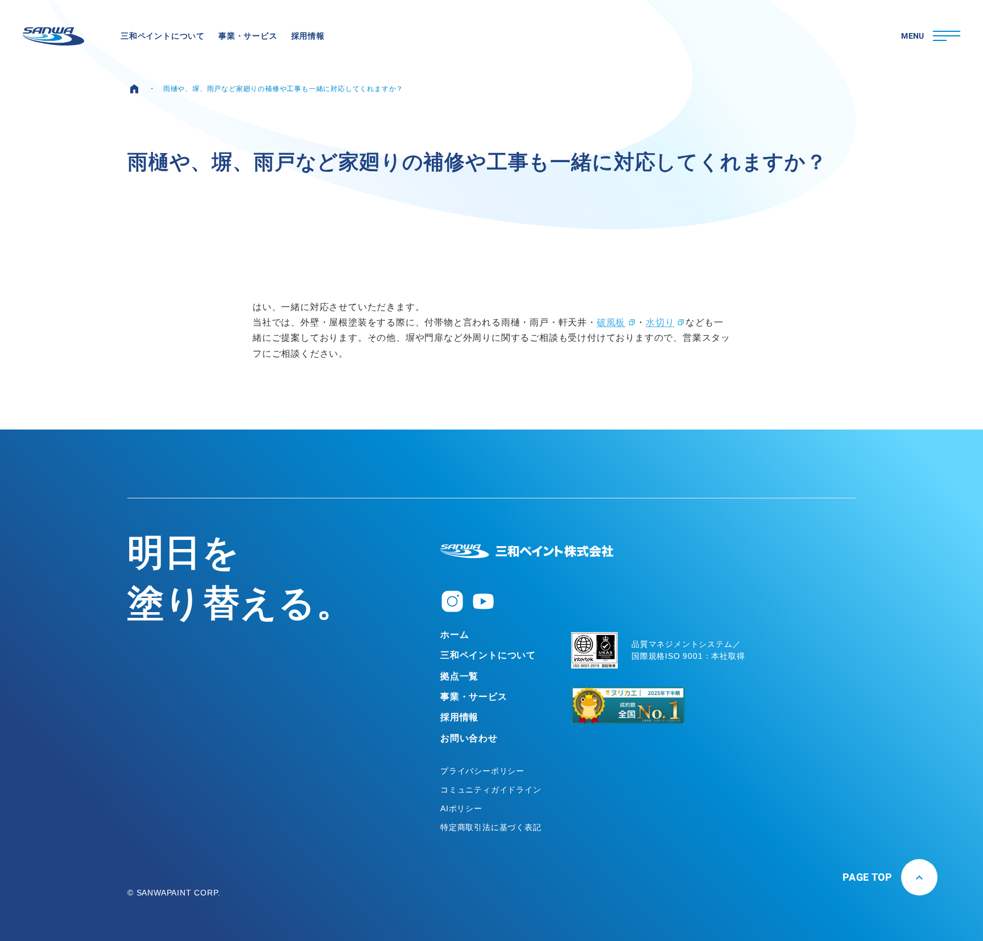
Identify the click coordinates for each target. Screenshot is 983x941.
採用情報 (459, 717)
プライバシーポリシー (482, 770)
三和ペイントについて (488, 655)
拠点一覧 (459, 676)
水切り (660, 322)
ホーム (454, 634)
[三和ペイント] (53, 36)
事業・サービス (473, 696)
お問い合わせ (469, 738)
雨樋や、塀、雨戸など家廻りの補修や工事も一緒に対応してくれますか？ (283, 89)
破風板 (611, 322)
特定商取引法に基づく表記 (491, 827)
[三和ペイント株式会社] (526, 551)
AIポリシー (461, 808)
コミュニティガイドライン (491, 789)
